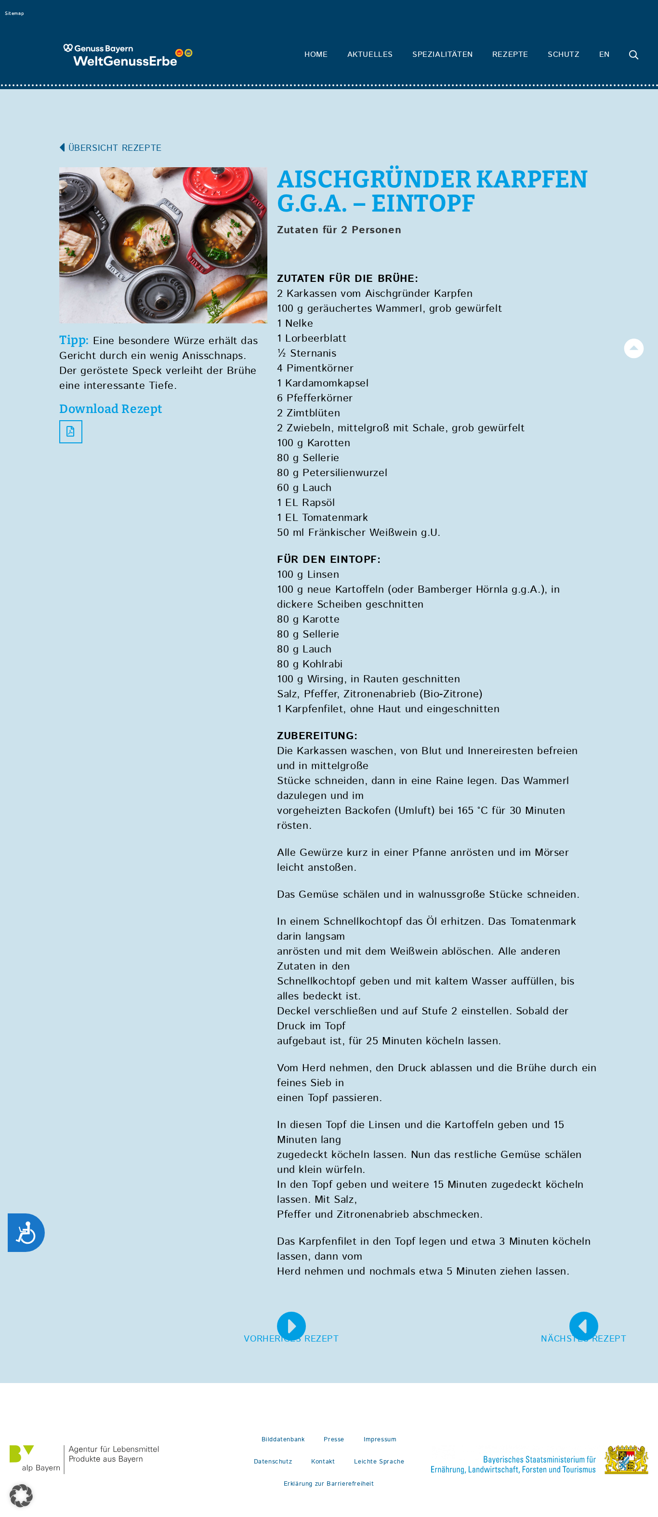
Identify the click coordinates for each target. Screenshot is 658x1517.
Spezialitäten (442, 54)
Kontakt (323, 1461)
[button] (21, 1496)
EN (604, 54)
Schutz (564, 54)
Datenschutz (273, 1461)
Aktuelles (370, 54)
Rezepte (510, 54)
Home (316, 54)
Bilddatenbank (283, 1439)
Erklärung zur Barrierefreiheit (329, 1484)
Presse (334, 1439)
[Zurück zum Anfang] (634, 348)
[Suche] (633, 55)
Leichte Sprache (379, 1461)
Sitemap (14, 13)
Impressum (380, 1439)
